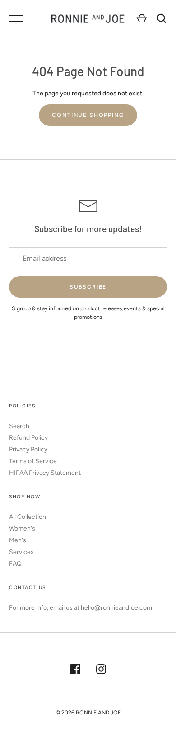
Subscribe (88, 286)
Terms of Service (33, 461)
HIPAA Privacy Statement (45, 473)
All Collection (27, 517)
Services (21, 552)
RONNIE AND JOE (98, 712)
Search (19, 426)
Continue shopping (88, 115)
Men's (17, 540)
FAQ (15, 563)
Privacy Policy (28, 449)
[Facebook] (75, 670)
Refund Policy (28, 438)
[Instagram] (101, 670)
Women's (22, 528)
